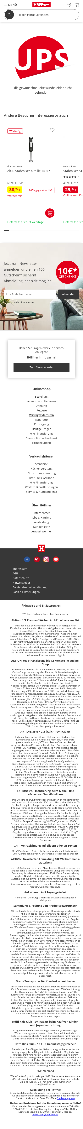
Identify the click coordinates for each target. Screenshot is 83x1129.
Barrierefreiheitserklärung (30, 587)
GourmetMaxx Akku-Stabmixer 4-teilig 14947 (28, 224)
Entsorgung (41, 424)
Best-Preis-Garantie (41, 478)
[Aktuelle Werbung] (15, 132)
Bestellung (41, 396)
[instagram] (46, 559)
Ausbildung (41, 522)
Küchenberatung (42, 468)
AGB (15, 573)
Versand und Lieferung (41, 401)
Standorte (41, 464)
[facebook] (27, 559)
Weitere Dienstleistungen (41, 487)
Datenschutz (21, 578)
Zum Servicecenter (42, 367)
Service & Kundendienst (41, 438)
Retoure (41, 410)
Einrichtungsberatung (41, 473)
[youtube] (56, 559)
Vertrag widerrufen (41, 415)
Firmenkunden (41, 443)
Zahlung (41, 406)
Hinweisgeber (21, 582)
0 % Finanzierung (41, 433)
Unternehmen (41, 513)
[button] (8, 4)
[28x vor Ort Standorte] (69, 5)
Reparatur (41, 419)
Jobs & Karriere (41, 517)
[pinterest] (37, 559)
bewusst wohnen (41, 531)
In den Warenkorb (49, 213)
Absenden (68, 294)
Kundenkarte (41, 527)
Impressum (20, 569)
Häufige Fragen (41, 429)
